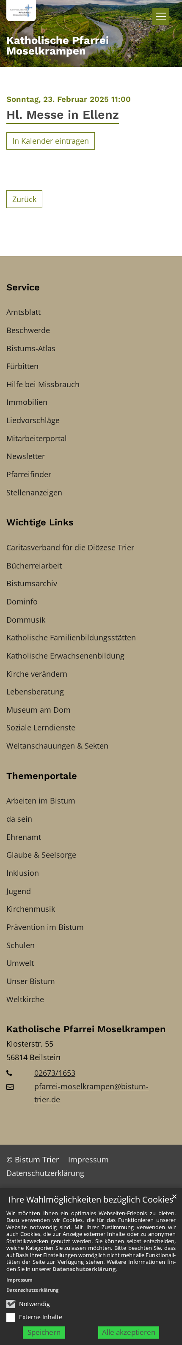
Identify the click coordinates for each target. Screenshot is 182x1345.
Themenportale (41, 776)
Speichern (44, 1332)
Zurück (24, 199)
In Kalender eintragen (50, 141)
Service (23, 287)
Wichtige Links (40, 522)
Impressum (19, 1280)
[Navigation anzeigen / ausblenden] (160, 16)
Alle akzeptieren (128, 1332)
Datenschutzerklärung (84, 1269)
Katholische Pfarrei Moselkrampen (86, 1029)
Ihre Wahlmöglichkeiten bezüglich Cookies (91, 1200)
